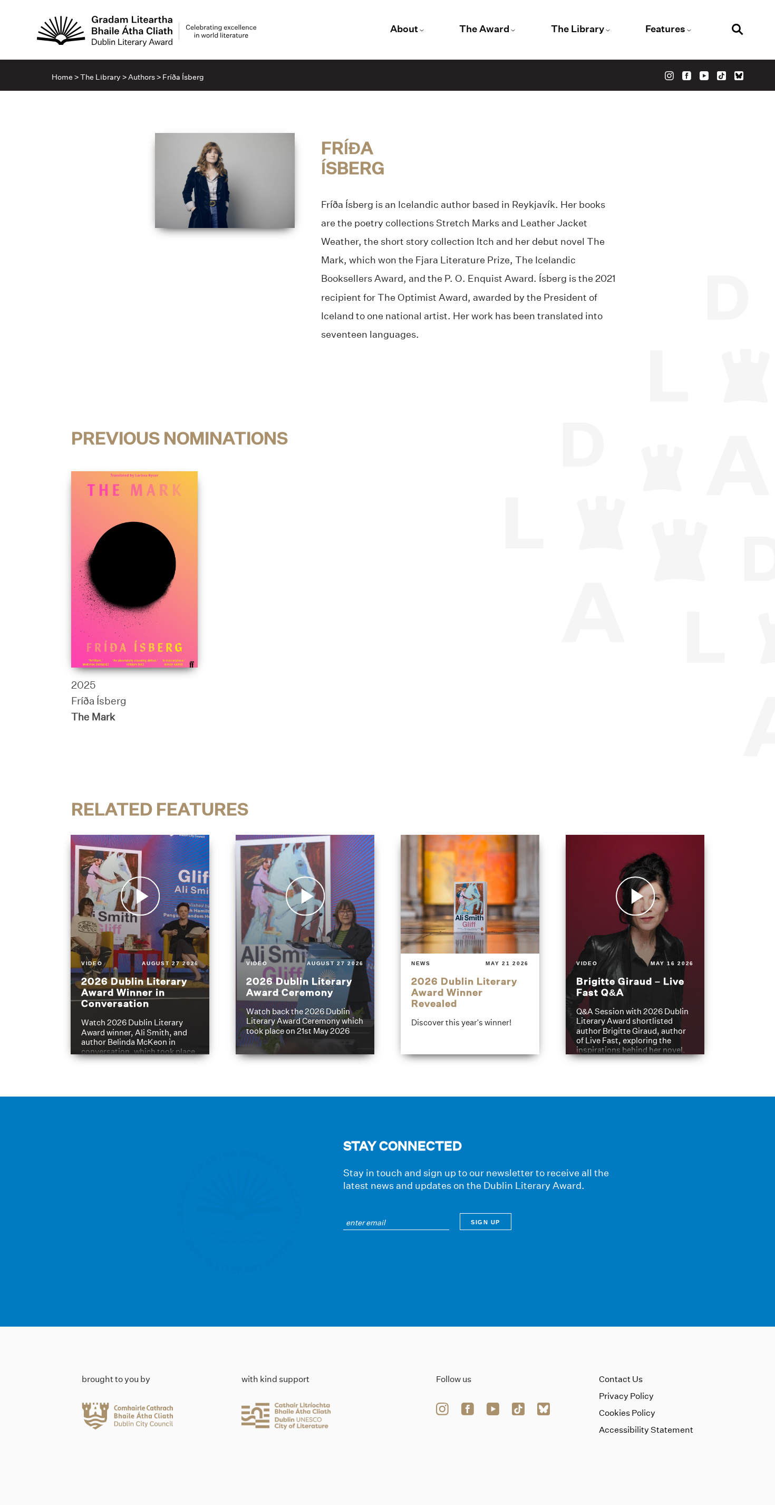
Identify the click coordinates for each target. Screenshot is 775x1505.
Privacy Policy (626, 1396)
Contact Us (621, 1379)
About (404, 29)
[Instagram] (669, 75)
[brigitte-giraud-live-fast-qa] (635, 944)
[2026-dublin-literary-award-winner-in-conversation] (140, 944)
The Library (577, 29)
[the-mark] (134, 569)
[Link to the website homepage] (146, 31)
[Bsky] (738, 75)
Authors (141, 77)
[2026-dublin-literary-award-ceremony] (305, 944)
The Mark (93, 716)
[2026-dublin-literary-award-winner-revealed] (470, 944)
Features (665, 29)
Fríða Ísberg (99, 700)
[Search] (737, 30)
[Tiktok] (721, 75)
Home (62, 77)
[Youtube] (704, 75)
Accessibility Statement (646, 1430)
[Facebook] (686, 75)
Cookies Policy (627, 1413)
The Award (484, 29)
